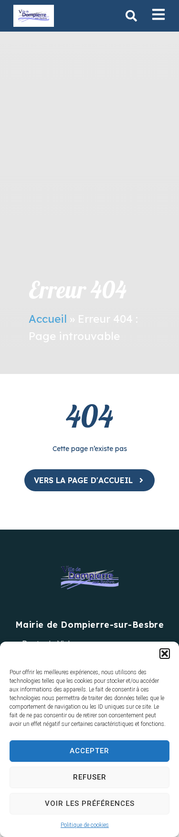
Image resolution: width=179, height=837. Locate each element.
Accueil (48, 319)
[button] (164, 653)
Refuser (89, 777)
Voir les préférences (90, 803)
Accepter (89, 751)
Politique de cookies (85, 825)
